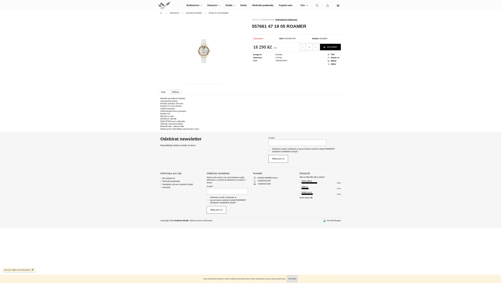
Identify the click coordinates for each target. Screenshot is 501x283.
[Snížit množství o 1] (303, 47)
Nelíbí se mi (307, 192)
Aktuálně (166, 187)
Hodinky (278, 54)
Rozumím (292, 279)
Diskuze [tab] (175, 92)
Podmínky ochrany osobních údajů (177, 184)
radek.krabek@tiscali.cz (267, 177)
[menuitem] (194, 5)
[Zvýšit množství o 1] (315, 47)
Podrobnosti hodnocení (286, 19)
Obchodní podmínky (171, 181)
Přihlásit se (278, 158)
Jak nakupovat (168, 178)
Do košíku (332, 47)
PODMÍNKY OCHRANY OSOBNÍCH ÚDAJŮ (228, 201)
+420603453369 (264, 180)
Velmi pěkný (307, 181)
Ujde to (305, 186)
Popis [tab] (163, 92)
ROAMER (323, 38)
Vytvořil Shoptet (334, 220)
